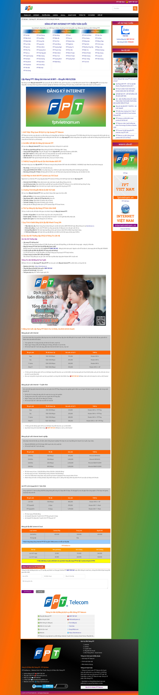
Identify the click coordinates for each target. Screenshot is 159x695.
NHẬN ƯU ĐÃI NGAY (79, 360)
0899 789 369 (82, 365)
